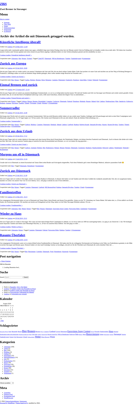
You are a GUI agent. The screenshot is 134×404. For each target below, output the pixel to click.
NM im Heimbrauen (58, 58)
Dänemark (48, 58)
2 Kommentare (52, 103)
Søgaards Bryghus (95, 124)
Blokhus (33, 124)
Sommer (8, 103)
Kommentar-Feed (9, 396)
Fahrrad (69, 101)
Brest (43, 80)
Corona (58, 331)
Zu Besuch (7, 31)
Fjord (51, 251)
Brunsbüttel (42, 101)
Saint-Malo (83, 80)
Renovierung (92, 334)
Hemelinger (31, 166)
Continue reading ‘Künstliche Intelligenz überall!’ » (16, 55)
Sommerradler (10, 108)
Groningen (81, 148)
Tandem (67, 58)
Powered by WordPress (7, 403)
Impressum (23, 401)
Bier (20, 58)
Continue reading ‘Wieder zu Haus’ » (11, 227)
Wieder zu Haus (10, 213)
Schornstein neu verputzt (19, 294)
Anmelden (7, 392)
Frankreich (69, 80)
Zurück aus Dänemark (15, 171)
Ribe (116, 101)
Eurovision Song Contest (60, 209)
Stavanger (15, 103)
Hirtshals (82, 101)
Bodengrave (50, 148)
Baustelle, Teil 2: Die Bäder (18, 287)
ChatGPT (41, 58)
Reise (84, 334)
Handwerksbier (97, 148)
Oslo (76, 334)
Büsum (29, 101)
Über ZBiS (7, 24)
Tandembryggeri (76, 58)
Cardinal (52, 331)
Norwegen (7, 364)
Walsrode (95, 80)
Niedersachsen (110, 101)
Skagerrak (65, 251)
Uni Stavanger (18, 337)
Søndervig (122, 101)
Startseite (7, 22)
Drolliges (7, 352)
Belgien (32, 80)
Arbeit (6, 348)
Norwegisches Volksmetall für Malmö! (22, 292)
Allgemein (14, 58)
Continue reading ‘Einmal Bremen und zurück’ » (15, 98)
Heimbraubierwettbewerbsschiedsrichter (9, 334)
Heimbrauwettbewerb (24, 334)
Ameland (33, 148)
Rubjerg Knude (84, 124)
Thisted (27, 103)
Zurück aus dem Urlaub (16, 131)
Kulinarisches (8, 361)
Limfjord (70, 124)
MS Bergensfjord (50, 187)
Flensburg (76, 101)
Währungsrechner (9, 28)
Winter (52, 337)
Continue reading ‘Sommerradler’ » (11, 121)
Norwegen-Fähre (74, 209)
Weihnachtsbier (31, 337)
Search (2, 277)
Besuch (20, 331)
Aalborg (24, 101)
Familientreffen (10, 192)
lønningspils (44, 334)
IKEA (30, 334)
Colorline (39, 251)
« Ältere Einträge (5, 261)
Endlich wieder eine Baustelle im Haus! (23, 289)
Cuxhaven (56, 101)
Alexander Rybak (4, 331)
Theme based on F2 (22, 403)
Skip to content (4, 19)
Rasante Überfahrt (12, 235)
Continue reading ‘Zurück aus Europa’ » (12, 76)
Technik (29, 58)
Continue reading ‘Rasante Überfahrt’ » (12, 248)
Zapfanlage (83, 209)
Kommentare (86, 58)
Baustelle (14, 331)
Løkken (102, 101)
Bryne (42, 331)
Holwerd (105, 148)
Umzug (12, 337)
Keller (35, 334)
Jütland (93, 101)
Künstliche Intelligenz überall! (20, 42)
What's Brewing (45, 337)
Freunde (97, 331)
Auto (9, 331)
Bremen (38, 80)
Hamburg (76, 80)
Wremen (44, 103)
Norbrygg (72, 334)
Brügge (56, 148)
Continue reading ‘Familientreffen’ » (11, 205)
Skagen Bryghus (113, 124)
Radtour (76, 124)
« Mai (2, 321)
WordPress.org (8, 398)
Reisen (24, 58)
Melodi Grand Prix (52, 334)
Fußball (6, 354)
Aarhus (27, 80)
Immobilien (7, 355)
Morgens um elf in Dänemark (20, 154)
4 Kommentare (16, 126)
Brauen (42, 209)
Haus (111, 331)
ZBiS (3, 4)
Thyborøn (33, 103)
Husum (88, 101)
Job (33, 334)
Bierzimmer (31, 251)
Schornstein (106, 334)
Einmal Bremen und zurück (18, 85)
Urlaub (89, 80)
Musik (24, 209)
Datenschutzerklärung (12, 401)
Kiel (98, 101)
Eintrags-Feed (8, 394)
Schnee (101, 334)
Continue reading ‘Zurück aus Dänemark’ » (13, 184)
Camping (55, 80)
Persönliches (8, 366)
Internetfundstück (9, 357)
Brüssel (62, 148)
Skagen (104, 124)
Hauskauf (116, 331)
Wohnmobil (7, 29)
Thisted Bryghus (5, 126)
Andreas (10, 47)
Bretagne (48, 80)
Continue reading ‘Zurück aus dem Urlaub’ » (14, 144)
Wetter (6, 26)
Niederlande (118, 148)
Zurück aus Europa (13, 63)
